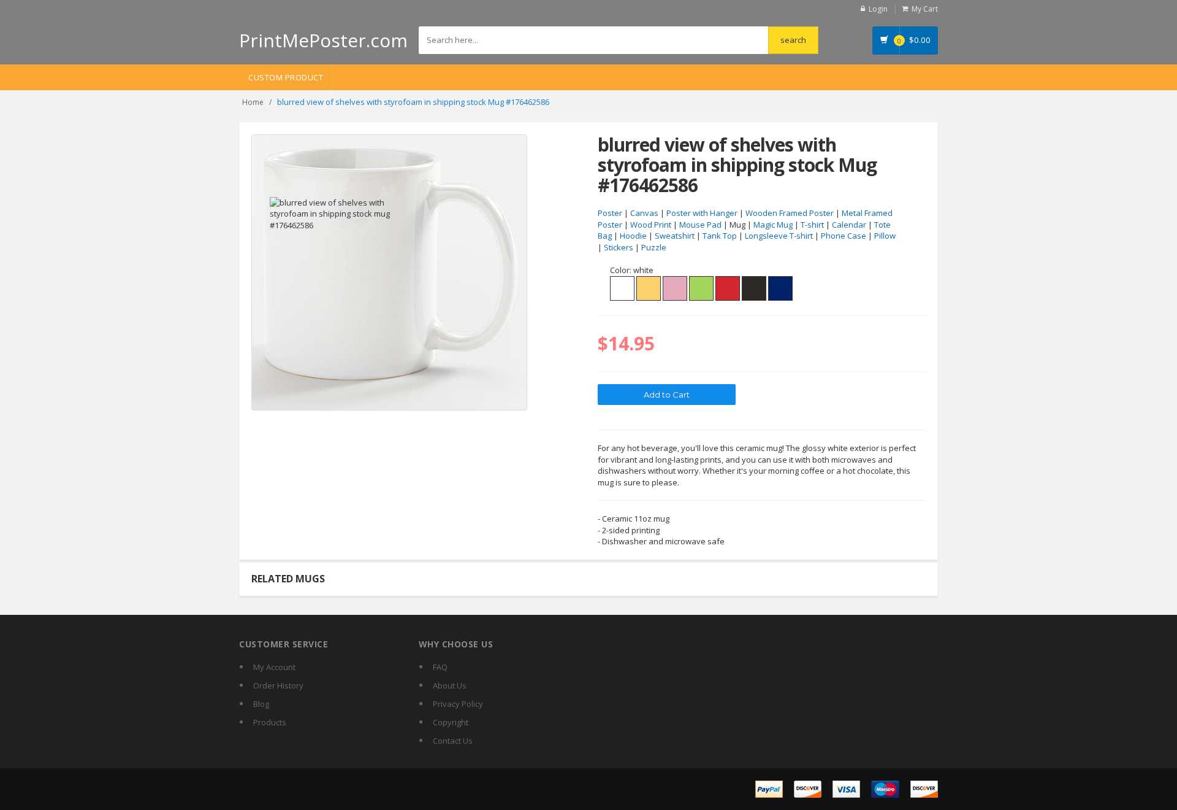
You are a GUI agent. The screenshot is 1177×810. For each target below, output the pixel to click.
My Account (274, 667)
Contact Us (453, 740)
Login (878, 9)
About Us (450, 685)
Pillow (885, 235)
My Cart (925, 9)
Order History (278, 685)
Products (269, 722)
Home (253, 102)
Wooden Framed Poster (789, 212)
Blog (261, 703)
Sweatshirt (675, 235)
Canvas (644, 212)
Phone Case (843, 235)
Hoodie (633, 235)
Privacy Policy (458, 703)
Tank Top (720, 235)
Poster (610, 212)
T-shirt (812, 224)
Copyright (450, 722)
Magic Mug (773, 224)
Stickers (618, 247)
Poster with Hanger (701, 212)
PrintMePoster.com (323, 40)
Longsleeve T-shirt (779, 235)
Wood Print (650, 224)
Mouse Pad (700, 224)
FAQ (440, 667)
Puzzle (653, 247)
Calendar (849, 224)
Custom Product (285, 77)
